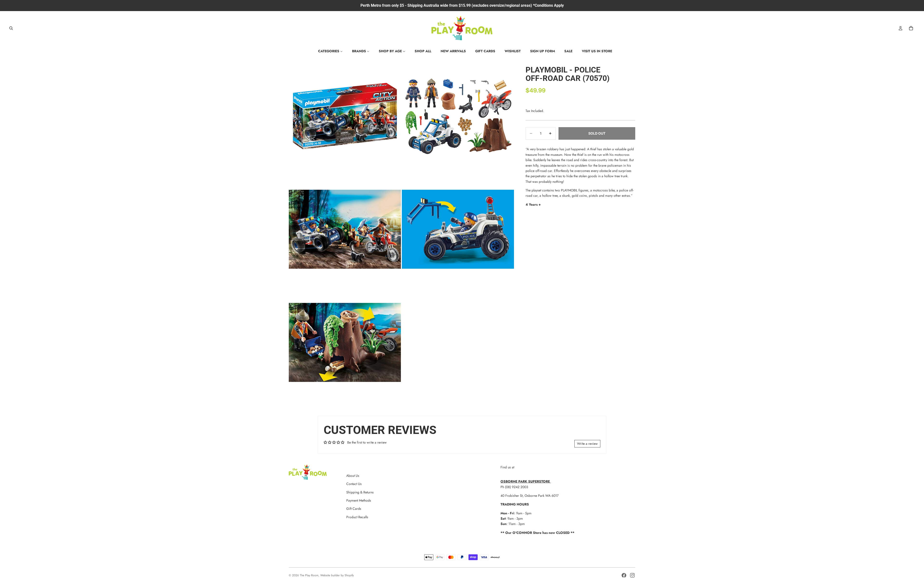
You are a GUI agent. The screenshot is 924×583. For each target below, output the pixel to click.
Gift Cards (353, 508)
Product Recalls (357, 517)
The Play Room (309, 575)
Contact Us (354, 483)
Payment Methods (358, 500)
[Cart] (911, 28)
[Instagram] (632, 575)
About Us (352, 475)
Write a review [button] (587, 443)
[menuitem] (330, 51)
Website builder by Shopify (337, 575)
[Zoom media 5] (345, 342)
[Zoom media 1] (345, 116)
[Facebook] (624, 575)
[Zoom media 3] (345, 229)
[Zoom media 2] (458, 116)
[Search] (11, 28)
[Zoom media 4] (458, 229)
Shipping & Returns (360, 492)
